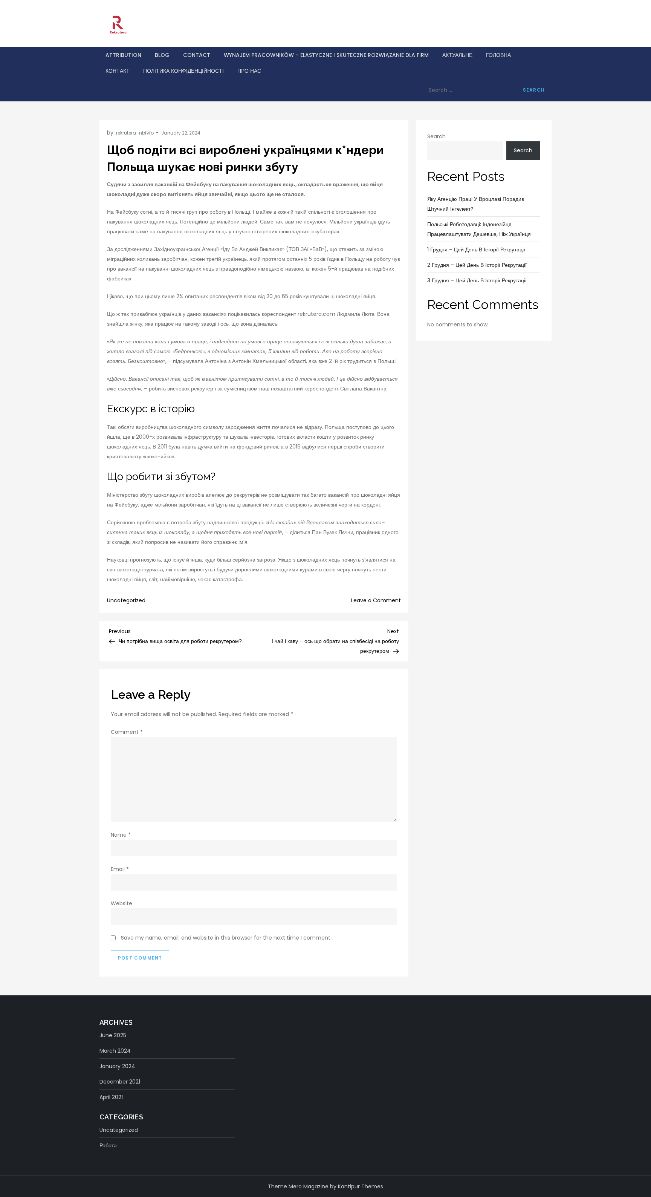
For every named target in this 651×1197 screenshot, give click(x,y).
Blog (162, 55)
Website (121, 903)
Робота (108, 1145)
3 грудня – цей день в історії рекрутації (477, 280)
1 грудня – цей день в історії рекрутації (476, 249)
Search (436, 136)
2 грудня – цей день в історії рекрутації (477, 265)
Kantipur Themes (360, 1186)
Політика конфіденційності (183, 71)
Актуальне (457, 55)
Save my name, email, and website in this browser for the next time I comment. (226, 937)
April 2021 (111, 1097)
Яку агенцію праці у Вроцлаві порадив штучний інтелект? (475, 204)
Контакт (117, 71)
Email (120, 869)
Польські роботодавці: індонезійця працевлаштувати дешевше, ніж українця (479, 229)
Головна (498, 55)
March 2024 (115, 1051)
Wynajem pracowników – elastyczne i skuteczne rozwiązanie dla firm (326, 55)
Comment (127, 732)
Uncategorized (126, 600)
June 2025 (112, 1035)
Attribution (123, 55)
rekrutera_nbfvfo (135, 133)
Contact (196, 55)
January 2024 (117, 1066)
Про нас (249, 71)
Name (121, 835)
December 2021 (119, 1081)
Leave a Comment (376, 600)
